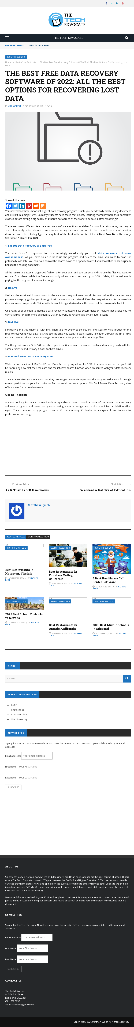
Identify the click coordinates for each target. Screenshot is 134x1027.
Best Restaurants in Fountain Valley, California (63, 575)
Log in (14, 704)
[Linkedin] (22, 206)
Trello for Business (38, 45)
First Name (10, 766)
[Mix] (43, 206)
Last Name (10, 777)
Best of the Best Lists (16, 57)
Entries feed (17, 709)
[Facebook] (9, 206)
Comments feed (19, 714)
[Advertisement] (68, 444)
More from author (38, 536)
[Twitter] (15, 206)
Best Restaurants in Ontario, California (63, 626)
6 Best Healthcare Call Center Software (108, 580)
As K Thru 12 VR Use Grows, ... (28, 490)
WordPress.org (19, 719)
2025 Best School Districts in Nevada (24, 616)
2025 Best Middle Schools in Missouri (110, 626)
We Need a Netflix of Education (105, 490)
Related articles (16, 536)
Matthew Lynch (14, 106)
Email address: (13, 755)
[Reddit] (36, 206)
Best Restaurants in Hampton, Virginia (19, 571)
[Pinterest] (29, 206)
